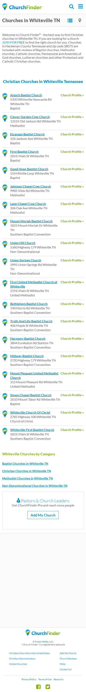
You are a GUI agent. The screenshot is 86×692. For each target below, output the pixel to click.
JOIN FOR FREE (13, 42)
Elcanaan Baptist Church (27, 134)
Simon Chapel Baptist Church (30, 395)
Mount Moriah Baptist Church (31, 221)
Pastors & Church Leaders (44, 500)
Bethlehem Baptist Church (29, 304)
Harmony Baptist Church (27, 338)
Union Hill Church (22, 243)
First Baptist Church (24, 151)
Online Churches (18, 663)
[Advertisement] (43, 580)
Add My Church (43, 515)
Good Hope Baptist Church (29, 169)
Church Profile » (72, 95)
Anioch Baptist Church (26, 95)
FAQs (63, 663)
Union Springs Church (25, 260)
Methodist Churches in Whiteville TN (27, 478)
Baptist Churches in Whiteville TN (25, 463)
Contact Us (65, 669)
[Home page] (22, 7)
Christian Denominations (22, 658)
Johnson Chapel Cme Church (30, 186)
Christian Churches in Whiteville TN (26, 471)
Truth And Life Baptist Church (31, 321)
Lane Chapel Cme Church (28, 204)
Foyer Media (41, 641)
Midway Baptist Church (27, 356)
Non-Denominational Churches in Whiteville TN (34, 485)
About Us (58, 679)
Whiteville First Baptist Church (32, 430)
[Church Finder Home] (43, 638)
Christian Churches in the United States (29, 653)
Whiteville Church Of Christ (30, 412)
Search (71, 6)
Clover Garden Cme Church (30, 117)
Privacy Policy (29, 679)
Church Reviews (68, 658)
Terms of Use (45, 679)
